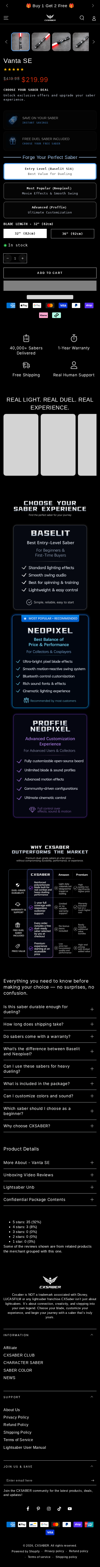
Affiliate (10, 1348)
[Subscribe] (94, 1480)
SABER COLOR (17, 1370)
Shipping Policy (17, 1432)
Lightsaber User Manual (24, 1447)
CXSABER (42, 1545)
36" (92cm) (72, 234)
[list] (50, 356)
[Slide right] (93, 6)
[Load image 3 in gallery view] (61, 42)
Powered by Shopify (26, 1551)
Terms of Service (18, 1440)
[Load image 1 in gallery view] (20, 42)
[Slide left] (7, 6)
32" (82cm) (25, 233)
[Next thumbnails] (94, 41)
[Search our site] (82, 18)
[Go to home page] (50, 18)
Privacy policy (54, 1551)
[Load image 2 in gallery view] (41, 42)
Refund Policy (16, 1425)
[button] (50, 286)
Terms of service (39, 1557)
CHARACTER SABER (23, 1363)
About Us (11, 1410)
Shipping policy (66, 1557)
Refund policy (78, 1551)
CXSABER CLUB (19, 1355)
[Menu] (6, 18)
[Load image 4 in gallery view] (82, 42)
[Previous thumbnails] (6, 41)
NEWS (9, 1378)
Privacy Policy (16, 1417)
